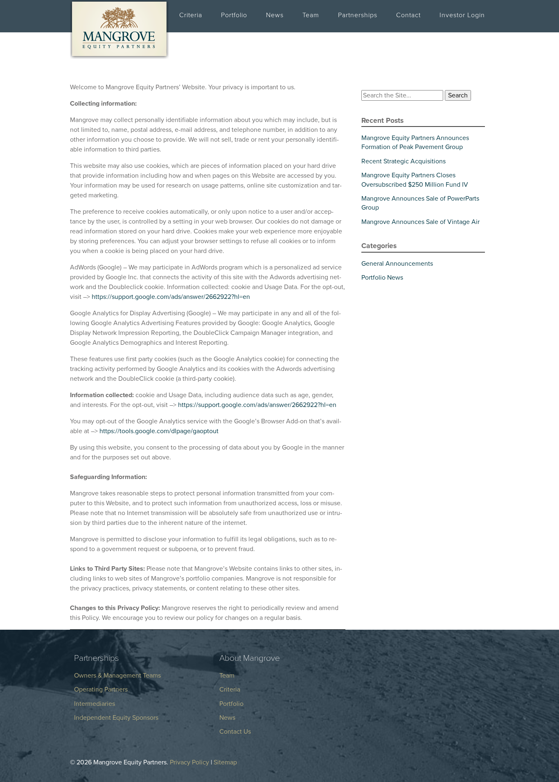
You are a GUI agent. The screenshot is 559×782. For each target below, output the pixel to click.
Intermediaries (94, 704)
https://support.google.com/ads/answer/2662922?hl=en (171, 297)
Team (310, 15)
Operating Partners (101, 689)
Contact (408, 15)
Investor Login (462, 15)
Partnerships (357, 15)
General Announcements (397, 264)
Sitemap (225, 762)
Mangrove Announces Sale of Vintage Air (420, 222)
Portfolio (234, 15)
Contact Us (235, 732)
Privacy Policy (189, 762)
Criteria (190, 15)
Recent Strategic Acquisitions (403, 161)
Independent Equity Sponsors (116, 718)
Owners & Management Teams (117, 675)
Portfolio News (382, 277)
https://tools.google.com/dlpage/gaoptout (159, 431)
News (275, 15)
